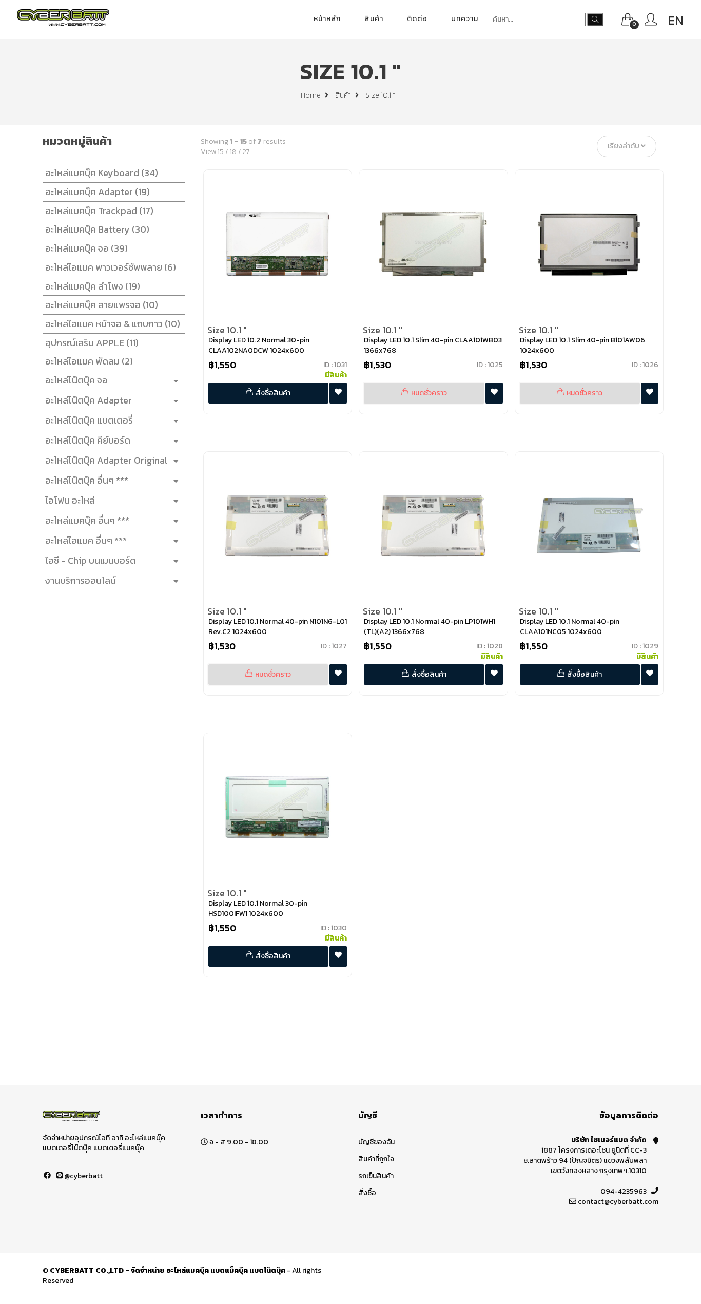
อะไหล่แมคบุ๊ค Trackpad (99, 211)
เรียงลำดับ (624, 146)
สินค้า (373, 18)
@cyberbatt (83, 1176)
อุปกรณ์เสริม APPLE (92, 343)
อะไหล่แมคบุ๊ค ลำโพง (92, 286)
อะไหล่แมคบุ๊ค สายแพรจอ (101, 305)
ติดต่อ (417, 18)
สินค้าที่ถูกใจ (376, 1159)
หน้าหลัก (327, 18)
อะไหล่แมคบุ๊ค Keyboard (101, 173)
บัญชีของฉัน (376, 1142)
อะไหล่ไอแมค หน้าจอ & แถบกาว (112, 324)
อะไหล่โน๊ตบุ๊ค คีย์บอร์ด (87, 440)
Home (311, 95)
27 (246, 151)
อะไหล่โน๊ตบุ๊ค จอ (76, 380)
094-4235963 (623, 1191)
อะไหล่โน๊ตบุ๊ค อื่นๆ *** (86, 480)
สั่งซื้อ (367, 1192)
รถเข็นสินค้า (376, 1176)
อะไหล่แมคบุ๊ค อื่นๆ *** (87, 520)
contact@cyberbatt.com (618, 1201)
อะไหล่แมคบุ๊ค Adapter (97, 192)
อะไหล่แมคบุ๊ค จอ (86, 248)
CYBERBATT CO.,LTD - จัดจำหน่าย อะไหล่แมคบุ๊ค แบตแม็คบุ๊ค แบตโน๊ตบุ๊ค (167, 1270)
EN (676, 20)
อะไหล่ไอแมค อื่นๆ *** (86, 540)
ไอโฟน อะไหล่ (70, 500)
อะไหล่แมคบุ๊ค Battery (97, 229)
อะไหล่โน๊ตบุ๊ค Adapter (88, 400)
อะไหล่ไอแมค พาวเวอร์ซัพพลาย (110, 267)
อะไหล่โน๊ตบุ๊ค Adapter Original (106, 460)
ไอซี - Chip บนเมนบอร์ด (90, 560)
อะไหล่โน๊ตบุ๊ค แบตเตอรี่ (89, 420)
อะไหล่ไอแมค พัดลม (89, 361)
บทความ (464, 18)
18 (233, 151)
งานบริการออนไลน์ (80, 580)
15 (221, 151)
